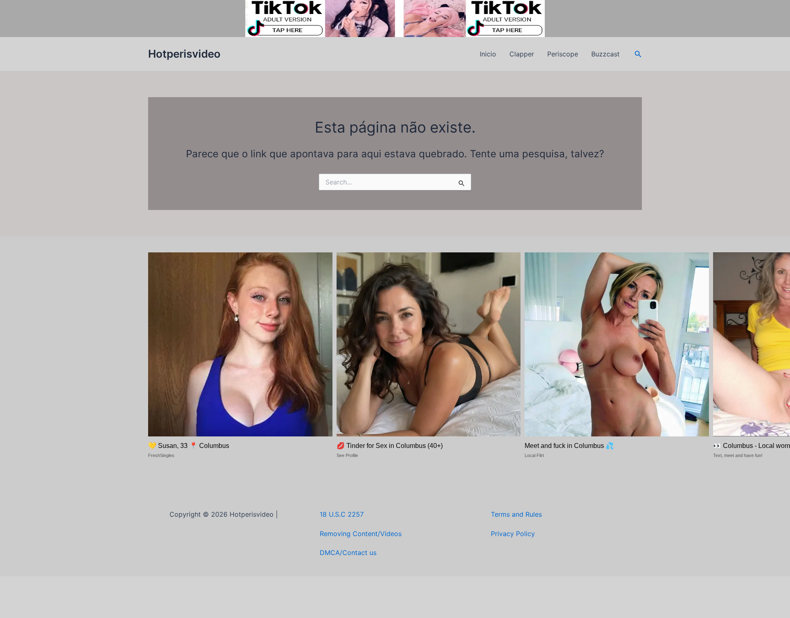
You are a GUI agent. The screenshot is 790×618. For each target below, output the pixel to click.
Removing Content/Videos (361, 533)
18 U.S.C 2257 (342, 514)
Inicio (488, 54)
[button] (638, 54)
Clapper (521, 54)
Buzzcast (605, 54)
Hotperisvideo (184, 53)
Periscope (562, 54)
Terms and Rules (516, 514)
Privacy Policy (513, 533)
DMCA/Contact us (348, 552)
